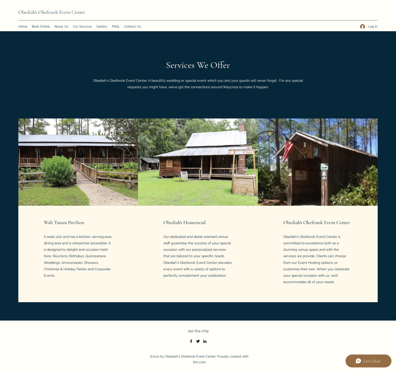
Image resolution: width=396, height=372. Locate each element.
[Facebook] (191, 341)
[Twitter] (198, 341)
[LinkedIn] (205, 341)
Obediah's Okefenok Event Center (51, 12)
